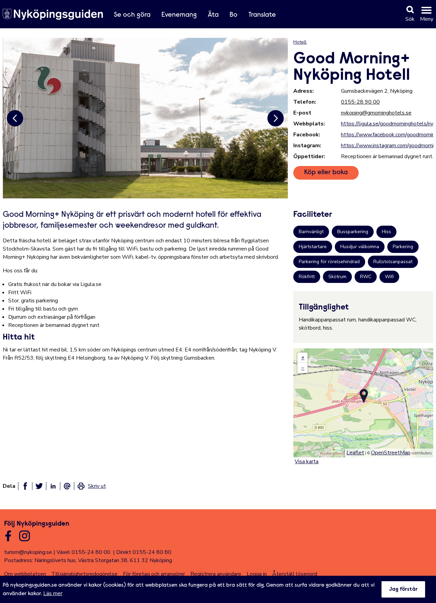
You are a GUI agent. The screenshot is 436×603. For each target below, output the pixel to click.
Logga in (257, 574)
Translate (262, 15)
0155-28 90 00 (360, 102)
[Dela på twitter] (39, 486)
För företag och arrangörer (154, 574)
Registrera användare (215, 574)
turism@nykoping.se (28, 552)
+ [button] (303, 357)
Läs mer (52, 593)
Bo (233, 15)
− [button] (303, 368)
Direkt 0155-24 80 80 (143, 552)
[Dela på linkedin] (53, 486)
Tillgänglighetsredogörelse (84, 574)
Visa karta (306, 461)
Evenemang (179, 15)
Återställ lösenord (294, 574)
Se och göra (132, 15)
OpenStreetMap (390, 452)
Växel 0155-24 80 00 (83, 552)
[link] (91, 486)
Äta (213, 15)
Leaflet (355, 452)
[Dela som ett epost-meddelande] (67, 486)
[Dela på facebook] (25, 486)
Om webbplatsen (25, 574)
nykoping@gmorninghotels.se (376, 113)
